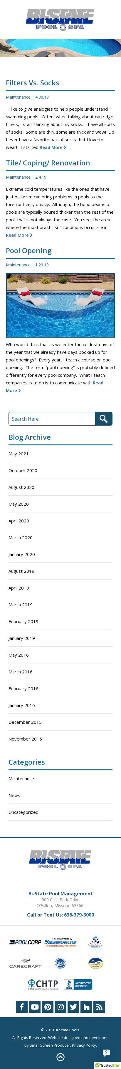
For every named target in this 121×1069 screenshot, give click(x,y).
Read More (50, 147)
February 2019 (23, 621)
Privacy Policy (84, 1045)
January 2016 (22, 705)
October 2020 (23, 470)
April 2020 (19, 521)
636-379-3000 (79, 915)
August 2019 (21, 571)
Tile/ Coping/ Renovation (48, 162)
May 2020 (19, 504)
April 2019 (19, 588)
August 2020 (21, 487)
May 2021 (19, 454)
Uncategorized (23, 812)
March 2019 (21, 604)
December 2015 (25, 722)
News (14, 795)
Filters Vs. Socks (32, 82)
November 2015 (25, 739)
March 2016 (21, 672)
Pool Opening (28, 250)
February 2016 (23, 688)
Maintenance (18, 97)
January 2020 (22, 554)
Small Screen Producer (50, 1045)
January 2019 (22, 638)
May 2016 (19, 655)
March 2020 (21, 537)
